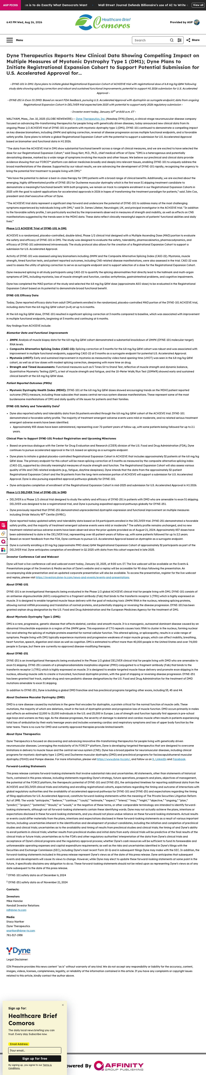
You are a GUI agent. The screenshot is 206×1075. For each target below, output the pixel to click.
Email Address (19, 1044)
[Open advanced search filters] (179, 40)
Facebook (179, 759)
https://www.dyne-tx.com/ (113, 759)
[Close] (62, 1005)
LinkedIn (160, 759)
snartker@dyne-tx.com (20, 930)
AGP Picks (10, 5)
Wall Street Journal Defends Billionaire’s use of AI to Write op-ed (147, 5)
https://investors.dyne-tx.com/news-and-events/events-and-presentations (82, 577)
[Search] (172, 40)
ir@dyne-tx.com (16, 910)
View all (198, 5)
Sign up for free (34, 1058)
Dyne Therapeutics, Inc (90, 118)
